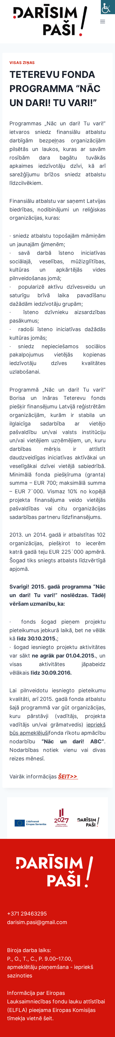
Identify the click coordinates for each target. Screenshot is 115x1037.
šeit (47, 1018)
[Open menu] (102, 21)
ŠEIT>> (68, 776)
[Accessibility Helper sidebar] (108, 7)
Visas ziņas (22, 62)
